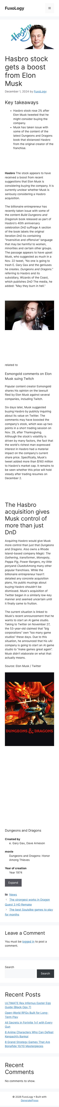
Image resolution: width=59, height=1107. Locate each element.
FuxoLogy (14, 8)
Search (9, 967)
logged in (28, 941)
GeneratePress (29, 1100)
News (13, 894)
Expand (13, 882)
